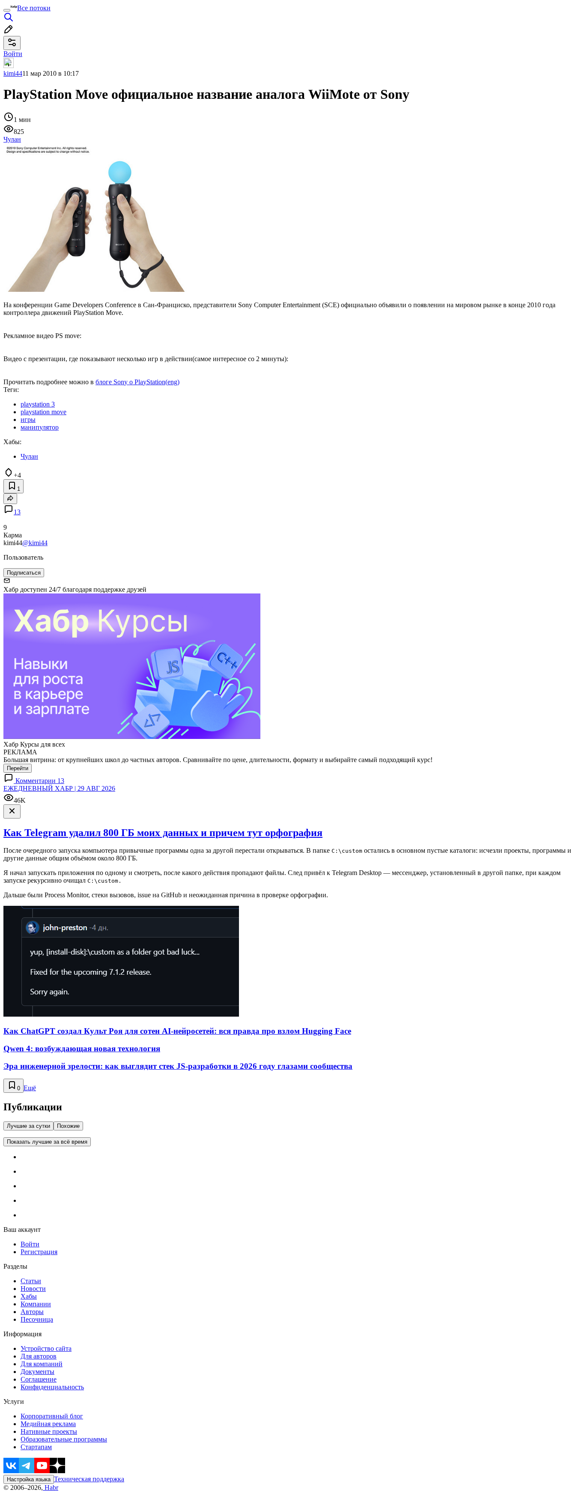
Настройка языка (29, 1479)
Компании (36, 1304)
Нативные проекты (49, 1431)
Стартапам (36, 1447)
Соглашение (39, 1379)
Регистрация (39, 1251)
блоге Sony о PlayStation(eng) (137, 382)
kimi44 (12, 73)
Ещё (30, 1088)
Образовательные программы (64, 1439)
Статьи (31, 1280)
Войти (30, 1244)
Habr (50, 1487)
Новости (33, 1288)
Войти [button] (12, 53)
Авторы (32, 1311)
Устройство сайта (46, 1348)
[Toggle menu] (6, 10)
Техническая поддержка (89, 1479)
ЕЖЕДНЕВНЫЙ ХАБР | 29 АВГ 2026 (59, 788)
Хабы (29, 1296)
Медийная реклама (48, 1423)
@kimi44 (35, 542)
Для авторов (39, 1356)
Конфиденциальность (52, 1387)
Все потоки (34, 8)
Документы (37, 1371)
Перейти (17, 768)
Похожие (68, 1126)
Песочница (37, 1319)
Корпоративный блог (52, 1416)
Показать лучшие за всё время (47, 1142)
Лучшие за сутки (28, 1126)
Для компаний (42, 1363)
